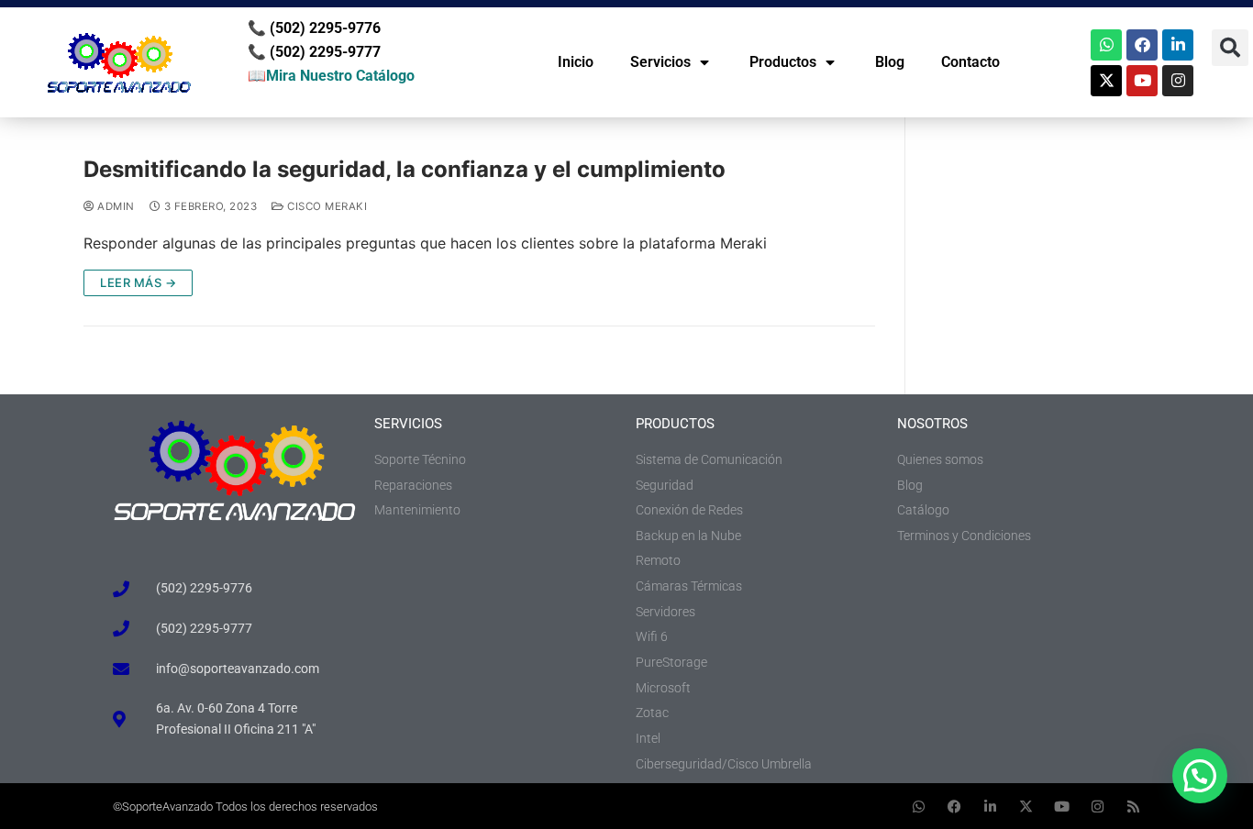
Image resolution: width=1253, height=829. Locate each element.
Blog (889, 62)
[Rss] (1133, 806)
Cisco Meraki (325, 206)
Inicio (575, 62)
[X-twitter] (1106, 80)
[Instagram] (1177, 80)
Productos (782, 62)
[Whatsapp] (1106, 45)
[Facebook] (1142, 45)
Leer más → (138, 282)
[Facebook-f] (954, 806)
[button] (1230, 47)
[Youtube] (1142, 80)
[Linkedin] (1177, 45)
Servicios (660, 62)
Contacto (970, 62)
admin (114, 206)
